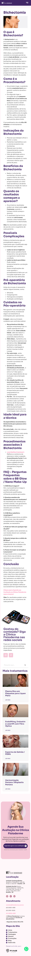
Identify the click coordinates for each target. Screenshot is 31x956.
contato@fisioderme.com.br (15, 905)
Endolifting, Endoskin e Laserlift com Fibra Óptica (15, 724)
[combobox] (13, 665)
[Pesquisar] (25, 665)
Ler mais (7, 700)
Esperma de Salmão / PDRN (15, 753)
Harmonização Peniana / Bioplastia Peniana (14, 782)
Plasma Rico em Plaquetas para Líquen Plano (15, 693)
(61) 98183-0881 (11, 913)
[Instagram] (5, 655)
